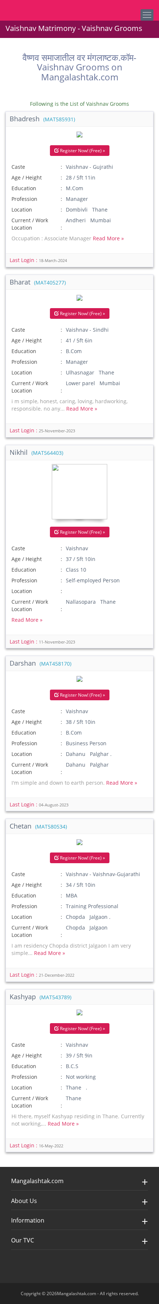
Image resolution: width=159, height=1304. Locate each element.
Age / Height (26, 177)
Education (23, 188)
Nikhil (36, 452)
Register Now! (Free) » (82, 150)
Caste (18, 166)
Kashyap (40, 996)
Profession (24, 198)
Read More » (108, 238)
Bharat (38, 282)
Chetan (38, 826)
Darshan (40, 663)
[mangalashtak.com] (43, 7)
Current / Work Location (29, 224)
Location (21, 209)
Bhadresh (42, 118)
